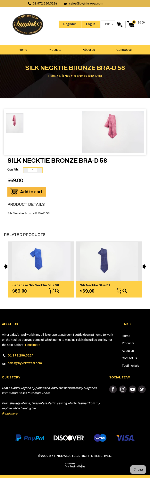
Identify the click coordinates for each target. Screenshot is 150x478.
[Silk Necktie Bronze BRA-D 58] (113, 132)
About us (89, 49)
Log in (90, 24)
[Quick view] (54, 291)
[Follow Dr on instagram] (123, 389)
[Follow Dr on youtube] (132, 389)
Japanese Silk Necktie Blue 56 (32, 285)
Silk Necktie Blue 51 (92, 285)
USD (107, 24)
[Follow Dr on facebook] (113, 389)
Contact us (124, 49)
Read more (32, 344)
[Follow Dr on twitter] (141, 389)
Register (69, 24)
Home (23, 49)
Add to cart (31, 192)
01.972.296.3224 (45, 3)
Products (55, 49)
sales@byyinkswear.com (86, 3)
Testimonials (130, 365)
